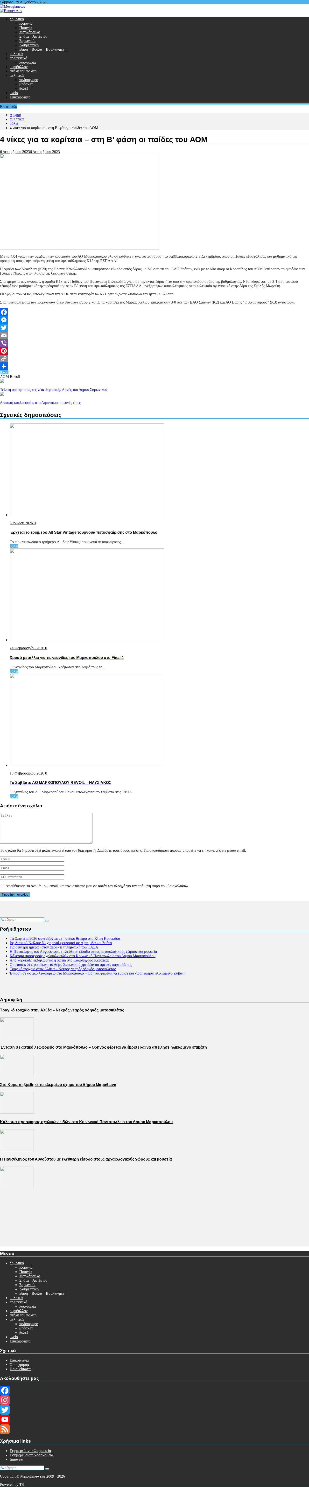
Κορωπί (25, 23)
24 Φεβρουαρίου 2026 (27, 648)
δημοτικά (17, 19)
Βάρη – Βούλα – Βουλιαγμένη (42, 49)
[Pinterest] (154, 351)
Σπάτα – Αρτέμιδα (33, 36)
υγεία (14, 93)
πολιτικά (16, 54)
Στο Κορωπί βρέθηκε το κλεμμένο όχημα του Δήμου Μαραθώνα (58, 1085)
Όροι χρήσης (19, 1365)
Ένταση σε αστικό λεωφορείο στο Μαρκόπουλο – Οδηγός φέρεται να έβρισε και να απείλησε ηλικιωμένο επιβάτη (97, 973)
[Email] (154, 335)
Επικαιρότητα (20, 97)
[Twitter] (154, 328)
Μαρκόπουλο (29, 32)
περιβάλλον (19, 67)
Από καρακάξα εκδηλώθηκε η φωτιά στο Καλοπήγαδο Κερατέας (59, 960)
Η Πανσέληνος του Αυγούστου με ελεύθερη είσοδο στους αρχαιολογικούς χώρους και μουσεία (83, 951)
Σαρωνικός (27, 41)
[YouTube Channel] (154, 1419)
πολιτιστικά (18, 58)
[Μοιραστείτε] (154, 366)
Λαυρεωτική (29, 45)
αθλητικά (17, 75)
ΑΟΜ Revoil (10, 376)
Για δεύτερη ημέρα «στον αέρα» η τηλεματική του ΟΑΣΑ (54, 947)
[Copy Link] (154, 358)
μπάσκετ (26, 84)
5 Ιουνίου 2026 (22, 523)
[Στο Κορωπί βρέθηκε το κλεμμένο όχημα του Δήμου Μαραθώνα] (17, 1112)
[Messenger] (154, 320)
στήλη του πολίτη (23, 71)
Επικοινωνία (19, 1360)
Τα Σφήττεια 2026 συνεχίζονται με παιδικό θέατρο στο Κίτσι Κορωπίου (65, 938)
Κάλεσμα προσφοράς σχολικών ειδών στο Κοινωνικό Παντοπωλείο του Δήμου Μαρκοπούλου (82, 956)
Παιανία (25, 28)
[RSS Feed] (154, 1429)
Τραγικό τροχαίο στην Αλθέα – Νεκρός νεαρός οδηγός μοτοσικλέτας (63, 969)
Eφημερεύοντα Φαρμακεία (30, 1451)
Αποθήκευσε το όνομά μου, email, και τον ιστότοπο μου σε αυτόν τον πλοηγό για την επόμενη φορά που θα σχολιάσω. (97, 886)
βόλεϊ (23, 88)
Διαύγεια (16, 1459)
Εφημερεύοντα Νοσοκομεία (31, 1455)
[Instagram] (154, 1400)
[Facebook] (154, 312)
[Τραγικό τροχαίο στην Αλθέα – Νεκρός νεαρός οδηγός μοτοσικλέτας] (17, 1038)
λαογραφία (27, 62)
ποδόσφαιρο (28, 80)
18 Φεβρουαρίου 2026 (27, 773)
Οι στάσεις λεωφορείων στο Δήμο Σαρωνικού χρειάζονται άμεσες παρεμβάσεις (71, 964)
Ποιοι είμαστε (20, 1369)
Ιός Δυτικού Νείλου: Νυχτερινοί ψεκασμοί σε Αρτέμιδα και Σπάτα (61, 943)
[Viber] (154, 343)
